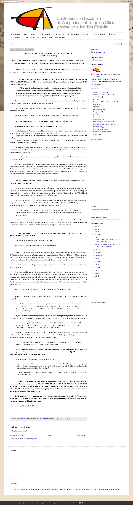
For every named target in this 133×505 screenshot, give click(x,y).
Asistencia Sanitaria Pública (102, 94)
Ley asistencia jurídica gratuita (103, 124)
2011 (95, 273)
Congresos (96, 112)
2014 (95, 264)
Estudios (96, 117)
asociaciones (97, 97)
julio (97, 237)
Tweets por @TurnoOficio (99, 209)
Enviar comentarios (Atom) (28, 439)
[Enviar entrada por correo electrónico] (58, 418)
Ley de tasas (97, 127)
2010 (95, 276)
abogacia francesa (99, 92)
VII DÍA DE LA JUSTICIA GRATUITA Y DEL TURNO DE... (107, 240)
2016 (95, 259)
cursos (95, 114)
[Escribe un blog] (64, 419)
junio (97, 249)
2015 (95, 262)
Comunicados (97, 109)
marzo (97, 252)
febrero (98, 255)
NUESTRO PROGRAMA (71, 34)
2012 (95, 270)
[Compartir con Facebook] (68, 419)
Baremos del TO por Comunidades (104, 102)
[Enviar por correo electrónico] (62, 419)
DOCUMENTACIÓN (98, 34)
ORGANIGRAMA (44, 34)
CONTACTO (30, 38)
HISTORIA (56, 34)
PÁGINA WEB (112, 34)
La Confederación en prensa (102, 122)
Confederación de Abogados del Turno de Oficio (107, 75)
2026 (95, 226)
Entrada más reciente (17, 435)
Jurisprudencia (98, 119)
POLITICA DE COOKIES (57, 38)
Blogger (117, 489)
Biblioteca (96, 104)
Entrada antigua (81, 435)
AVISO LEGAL (41, 38)
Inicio (50, 435)
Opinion (95, 134)
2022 (95, 229)
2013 (95, 267)
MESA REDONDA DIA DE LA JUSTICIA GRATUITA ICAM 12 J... (107, 245)
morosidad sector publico (101, 131)
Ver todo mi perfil (97, 84)
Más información (86, 503)
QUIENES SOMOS (29, 34)
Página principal (15, 34)
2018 (95, 232)
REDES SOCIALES (16, 38)
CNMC (95, 107)
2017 (95, 235)
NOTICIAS (85, 34)
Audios (95, 99)
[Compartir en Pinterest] (70, 419)
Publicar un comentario (20, 431)
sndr (99, 489)
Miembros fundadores (100, 129)
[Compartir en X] (66, 419)
